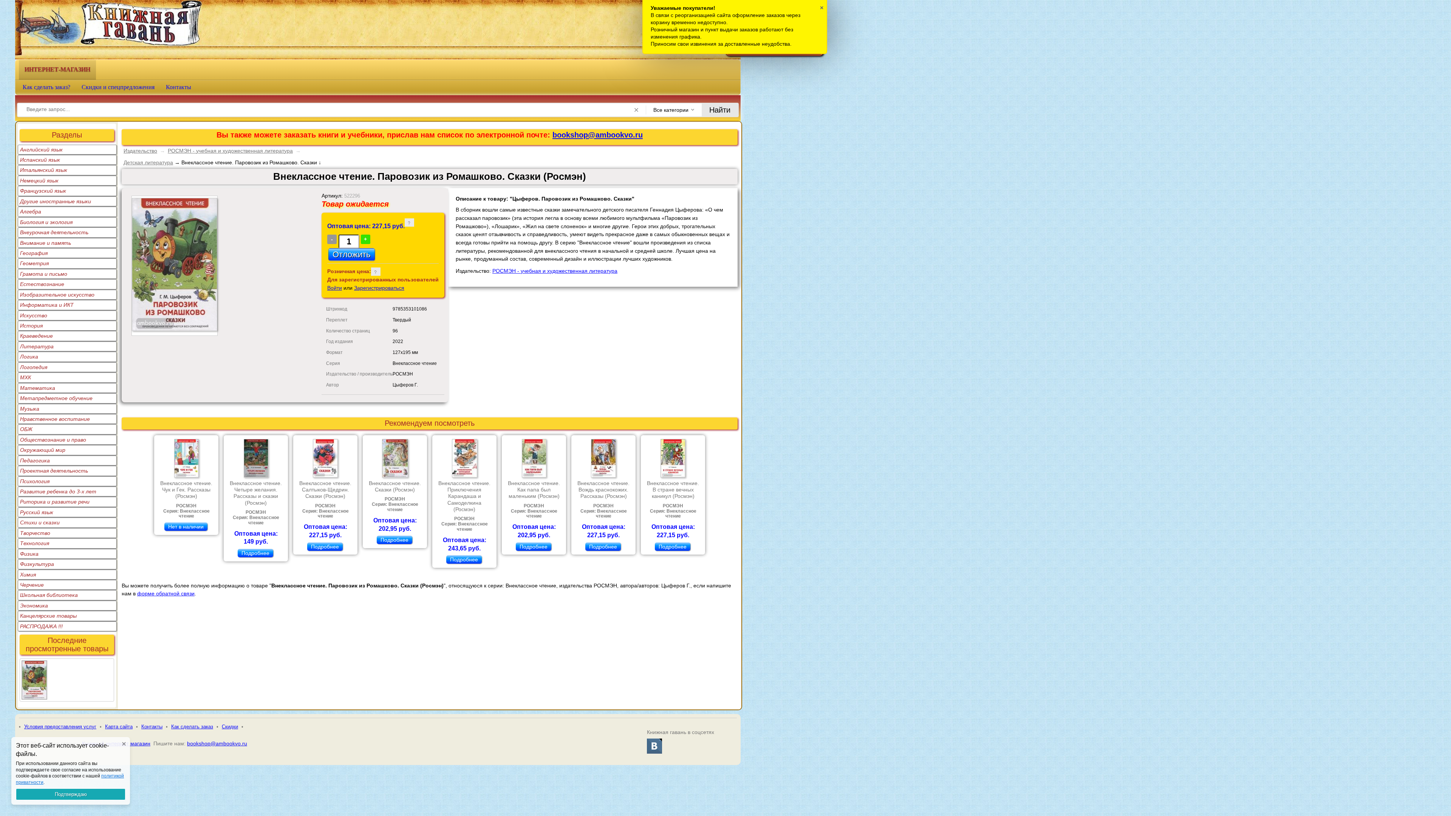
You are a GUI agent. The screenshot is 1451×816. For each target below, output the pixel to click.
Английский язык (41, 150)
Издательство (140, 151)
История (31, 326)
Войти (334, 288)
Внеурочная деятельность (54, 232)
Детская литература (148, 162)
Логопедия (33, 367)
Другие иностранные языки (55, 201)
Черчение (32, 585)
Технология (34, 543)
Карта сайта (119, 726)
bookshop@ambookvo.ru (597, 135)
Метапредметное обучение (56, 398)
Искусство (33, 315)
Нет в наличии (186, 527)
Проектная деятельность (54, 471)
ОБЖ (26, 429)
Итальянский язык (43, 170)
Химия (28, 575)
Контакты (178, 87)
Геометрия (34, 263)
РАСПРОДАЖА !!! (41, 626)
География (34, 253)
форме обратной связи (166, 593)
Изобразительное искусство (57, 295)
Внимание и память (45, 243)
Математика (37, 388)
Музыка (29, 409)
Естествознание (42, 284)
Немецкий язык (39, 181)
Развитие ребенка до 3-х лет (58, 491)
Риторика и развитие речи (55, 502)
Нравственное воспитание (55, 419)
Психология (35, 481)
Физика (29, 554)
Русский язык (36, 512)
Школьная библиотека (49, 595)
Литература (37, 346)
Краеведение (36, 336)
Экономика (34, 606)
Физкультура (37, 564)
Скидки (230, 726)
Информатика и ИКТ (47, 305)
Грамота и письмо (43, 274)
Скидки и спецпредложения (118, 87)
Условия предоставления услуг (60, 726)
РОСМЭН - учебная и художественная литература (230, 151)
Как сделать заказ (192, 726)
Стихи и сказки (40, 522)
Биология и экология (46, 222)
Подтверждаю (71, 794)
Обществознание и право (53, 440)
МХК (25, 377)
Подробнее (255, 553)
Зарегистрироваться (379, 288)
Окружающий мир (42, 450)
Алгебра (30, 212)
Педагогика (35, 460)
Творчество (35, 533)
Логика (29, 357)
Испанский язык (40, 160)
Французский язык (43, 191)
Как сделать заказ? (46, 87)
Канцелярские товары (48, 616)
